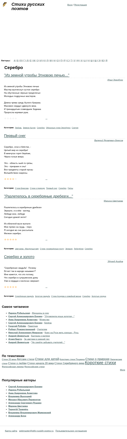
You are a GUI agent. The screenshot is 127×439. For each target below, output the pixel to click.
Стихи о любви (17, 363)
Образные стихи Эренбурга (58, 128)
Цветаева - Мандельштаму (27, 249)
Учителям (42, 329)
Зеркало (69, 249)
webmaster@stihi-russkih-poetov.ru (36, 431)
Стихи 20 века (9, 359)
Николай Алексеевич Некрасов (25, 332)
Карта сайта (11, 431)
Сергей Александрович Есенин (25, 316)
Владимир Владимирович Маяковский (29, 412)
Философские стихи (34, 366)
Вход (69, 5)
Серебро (41, 128)
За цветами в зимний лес (37, 339)
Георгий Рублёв (17, 326)
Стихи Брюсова (22, 188)
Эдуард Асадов (115, 261)
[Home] (4, 4)
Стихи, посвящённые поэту (52, 249)
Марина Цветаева (113, 201)
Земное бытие (29, 128)
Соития (75, 128)
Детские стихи (25, 359)
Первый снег (15, 136)
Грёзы (70, 188)
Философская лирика (13, 366)
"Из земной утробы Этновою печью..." (36, 75)
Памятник (33, 326)
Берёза (48, 323)
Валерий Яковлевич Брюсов (108, 140)
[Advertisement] (63, 36)
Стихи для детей (47, 359)
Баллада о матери (40, 336)
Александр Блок (17, 416)
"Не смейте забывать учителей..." (48, 342)
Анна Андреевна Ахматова (22, 319)
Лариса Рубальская (19, 313)
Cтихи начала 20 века (40, 363)
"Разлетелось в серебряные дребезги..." (38, 196)
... (46, 118)
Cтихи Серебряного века (69, 363)
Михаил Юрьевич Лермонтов (24, 399)
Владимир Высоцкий (20, 396)
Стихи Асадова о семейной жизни (66, 296)
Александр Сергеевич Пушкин (24, 403)
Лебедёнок (78, 249)
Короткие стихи (100, 362)
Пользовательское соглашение (71, 431)
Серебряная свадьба (24, 296)
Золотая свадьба (42, 296)
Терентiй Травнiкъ (18, 409)
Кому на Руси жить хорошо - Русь (62, 332)
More (122, 370)
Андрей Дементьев (18, 336)
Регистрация (80, 5)
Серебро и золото (19, 257)
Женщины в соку (40, 313)
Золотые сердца (99, 296)
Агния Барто (15, 339)
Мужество (44, 319)
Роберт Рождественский (21, 329)
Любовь (18, 128)
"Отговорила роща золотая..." (59, 316)
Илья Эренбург (115, 80)
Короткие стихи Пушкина (72, 359)
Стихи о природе (37, 188)
